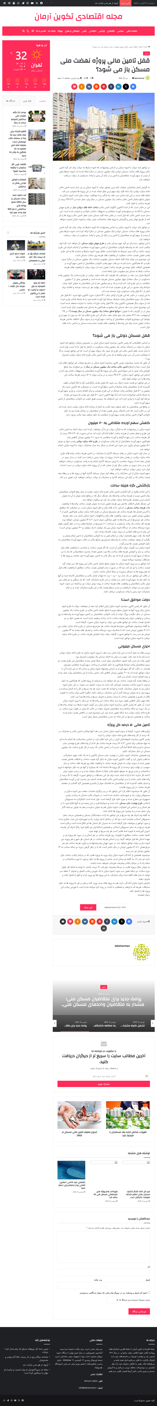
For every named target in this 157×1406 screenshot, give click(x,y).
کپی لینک (88, 907)
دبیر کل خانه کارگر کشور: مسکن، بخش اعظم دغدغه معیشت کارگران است (138, 1194)
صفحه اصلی (131, 31)
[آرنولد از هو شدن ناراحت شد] (16, 245)
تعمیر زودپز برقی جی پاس (74, 1363)
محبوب (42, 100)
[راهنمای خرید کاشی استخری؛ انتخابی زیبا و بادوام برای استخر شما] (71, 1170)
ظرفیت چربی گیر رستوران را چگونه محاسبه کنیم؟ (18, 167)
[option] (104, 1001)
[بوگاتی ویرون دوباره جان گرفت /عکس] (16, 274)
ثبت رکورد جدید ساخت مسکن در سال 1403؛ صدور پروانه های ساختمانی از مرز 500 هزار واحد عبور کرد (17, 203)
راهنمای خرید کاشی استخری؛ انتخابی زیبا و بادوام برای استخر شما (71, 1185)
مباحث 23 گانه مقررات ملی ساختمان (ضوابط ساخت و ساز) (18, 117)
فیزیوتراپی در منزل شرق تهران (81, 1352)
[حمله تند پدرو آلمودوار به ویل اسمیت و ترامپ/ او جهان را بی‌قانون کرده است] (36, 274)
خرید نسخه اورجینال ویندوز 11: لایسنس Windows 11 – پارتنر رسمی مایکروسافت (78, 1360)
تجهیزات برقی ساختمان (70, 1356)
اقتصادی (111, 31)
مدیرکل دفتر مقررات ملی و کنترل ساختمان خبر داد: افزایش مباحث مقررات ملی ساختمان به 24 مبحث (103, 1004)
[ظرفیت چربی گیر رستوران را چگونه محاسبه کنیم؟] (36, 168)
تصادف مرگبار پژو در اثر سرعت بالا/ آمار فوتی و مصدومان (36, 257)
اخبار (140, 46)
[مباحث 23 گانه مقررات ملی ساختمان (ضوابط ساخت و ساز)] (36, 116)
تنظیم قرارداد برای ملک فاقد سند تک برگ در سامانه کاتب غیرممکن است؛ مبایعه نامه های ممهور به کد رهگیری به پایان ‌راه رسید (17, 143)
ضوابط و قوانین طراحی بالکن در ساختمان (19, 183)
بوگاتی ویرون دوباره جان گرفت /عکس (16, 286)
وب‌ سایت (98, 1279)
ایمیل (148, 1279)
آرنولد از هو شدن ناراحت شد (17, 255)
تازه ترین (27, 100)
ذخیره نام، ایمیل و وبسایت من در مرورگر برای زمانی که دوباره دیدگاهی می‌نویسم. (113, 1292)
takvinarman (139, 78)
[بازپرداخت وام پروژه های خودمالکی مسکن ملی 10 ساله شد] (104, 1175)
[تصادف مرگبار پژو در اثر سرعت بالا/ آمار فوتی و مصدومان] (36, 245)
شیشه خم (69, 1349)
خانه (146, 46)
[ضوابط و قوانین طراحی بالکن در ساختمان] (36, 183)
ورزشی (101, 31)
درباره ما (52, 31)
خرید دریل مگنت (82, 1349)
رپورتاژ (60, 31)
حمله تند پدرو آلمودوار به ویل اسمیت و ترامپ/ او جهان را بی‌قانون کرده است (36, 290)
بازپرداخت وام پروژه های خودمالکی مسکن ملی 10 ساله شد (106, 1194)
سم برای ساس (96, 1349)
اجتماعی (92, 31)
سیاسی (120, 31)
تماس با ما (41, 31)
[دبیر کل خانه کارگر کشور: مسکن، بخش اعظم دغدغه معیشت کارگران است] (136, 1175)
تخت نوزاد (85, 1356)
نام (149, 1266)
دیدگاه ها (10, 100)
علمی (84, 31)
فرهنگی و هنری (72, 31)
